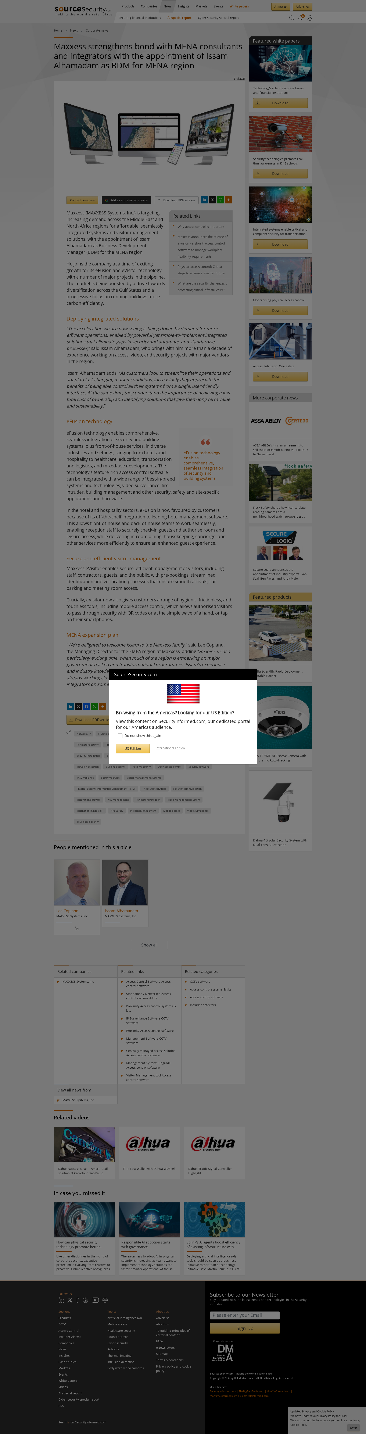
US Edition (133, 748)
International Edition (170, 748)
